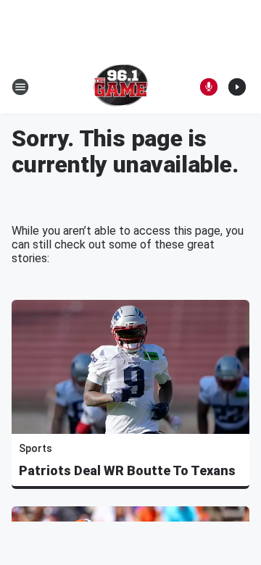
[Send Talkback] (209, 87)
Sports (35, 448)
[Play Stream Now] (237, 87)
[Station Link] (121, 87)
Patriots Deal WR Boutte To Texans (127, 470)
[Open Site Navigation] (20, 87)
